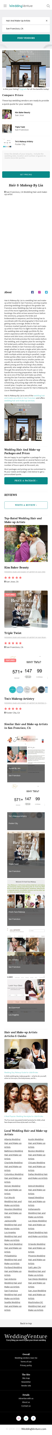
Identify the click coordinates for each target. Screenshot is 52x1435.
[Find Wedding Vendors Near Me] (48, 5)
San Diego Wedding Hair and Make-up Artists (37, 1283)
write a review (25, 505)
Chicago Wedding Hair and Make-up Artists (36, 1166)
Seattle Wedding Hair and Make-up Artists (13, 1306)
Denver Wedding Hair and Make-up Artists (13, 1189)
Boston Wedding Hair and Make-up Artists (36, 1155)
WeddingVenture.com (33, 1429)
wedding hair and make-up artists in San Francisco (24, 396)
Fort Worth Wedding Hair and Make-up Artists (13, 1201)
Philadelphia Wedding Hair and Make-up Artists (13, 1259)
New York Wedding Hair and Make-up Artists (13, 1248)
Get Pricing (26, 174)
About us (26, 1402)
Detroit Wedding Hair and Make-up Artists (36, 1189)
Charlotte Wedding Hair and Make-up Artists (13, 1166)
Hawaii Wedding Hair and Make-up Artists (36, 1201)
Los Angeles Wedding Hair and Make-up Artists (13, 1236)
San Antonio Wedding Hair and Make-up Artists (13, 1283)
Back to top (26, 1323)
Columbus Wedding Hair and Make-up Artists (13, 1178)
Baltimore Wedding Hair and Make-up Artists (13, 1155)
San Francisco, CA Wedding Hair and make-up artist (26, 193)
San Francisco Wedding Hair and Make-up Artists (13, 1294)
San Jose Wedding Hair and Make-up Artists (37, 1294)
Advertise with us (26, 1398)
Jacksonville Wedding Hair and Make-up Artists (13, 1224)
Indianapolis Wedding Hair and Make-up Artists (36, 1213)
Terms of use (26, 1361)
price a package (26, 480)
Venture (21, 5)
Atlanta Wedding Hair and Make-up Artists (13, 1143)
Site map (26, 1378)
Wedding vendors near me (26, 1358)
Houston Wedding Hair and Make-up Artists (13, 1213)
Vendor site (26, 1385)
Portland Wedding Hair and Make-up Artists (13, 1271)
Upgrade (23, 89)
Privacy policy (26, 1365)
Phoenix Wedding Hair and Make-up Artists (36, 1259)
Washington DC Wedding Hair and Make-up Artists (36, 1306)
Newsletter (26, 1382)
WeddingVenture (26, 1336)
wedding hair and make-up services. (19, 400)
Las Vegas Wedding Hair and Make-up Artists (37, 1224)
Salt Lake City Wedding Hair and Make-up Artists (36, 1271)
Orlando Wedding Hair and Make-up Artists (36, 1248)
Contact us (26, 1406)
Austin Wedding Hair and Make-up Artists (36, 1143)
